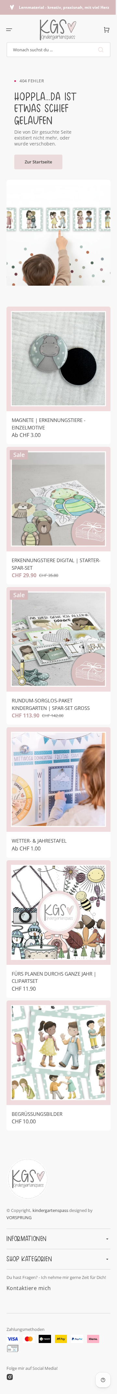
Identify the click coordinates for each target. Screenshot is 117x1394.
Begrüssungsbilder (37, 1084)
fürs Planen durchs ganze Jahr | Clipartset (54, 953)
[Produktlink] (56, 373)
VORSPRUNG (19, 1212)
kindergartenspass (50, 1205)
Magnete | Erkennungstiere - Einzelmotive (48, 419)
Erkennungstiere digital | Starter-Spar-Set (56, 554)
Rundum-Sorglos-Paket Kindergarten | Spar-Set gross (51, 689)
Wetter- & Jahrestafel (39, 821)
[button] (9, 30)
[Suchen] (97, 49)
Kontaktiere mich (28, 1288)
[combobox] (56, 49)
